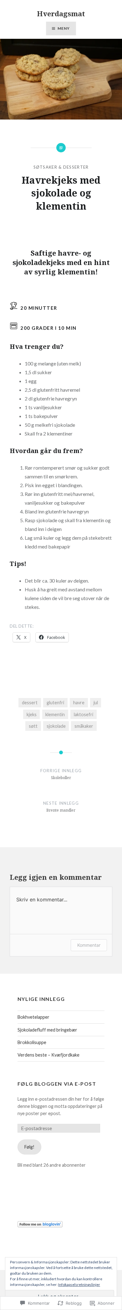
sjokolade (56, 726)
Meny (64, 28)
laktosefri (83, 714)
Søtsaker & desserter (61, 167)
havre (78, 702)
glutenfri (55, 702)
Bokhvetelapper (33, 1017)
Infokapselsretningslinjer (79, 1284)
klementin (55, 714)
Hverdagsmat (61, 13)
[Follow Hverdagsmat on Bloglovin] (40, 1225)
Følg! (29, 1146)
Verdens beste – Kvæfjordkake (48, 1055)
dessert (30, 702)
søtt (33, 726)
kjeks (32, 714)
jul (96, 702)
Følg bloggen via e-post (57, 1084)
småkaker (83, 726)
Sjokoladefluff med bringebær (47, 1029)
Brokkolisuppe (32, 1042)
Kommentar (88, 945)
